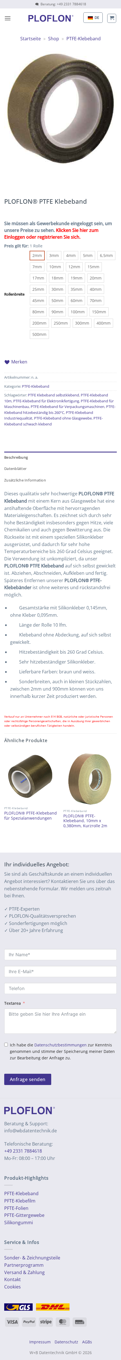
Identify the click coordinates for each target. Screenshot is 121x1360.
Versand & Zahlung (24, 1272)
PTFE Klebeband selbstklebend (53, 395)
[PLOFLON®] (50, 18)
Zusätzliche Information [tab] (25, 480)
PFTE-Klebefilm (19, 1201)
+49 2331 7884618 (23, 1151)
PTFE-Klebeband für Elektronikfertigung (46, 400)
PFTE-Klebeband (21, 1193)
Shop (53, 39)
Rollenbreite (14, 294)
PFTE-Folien (16, 1208)
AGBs (87, 1342)
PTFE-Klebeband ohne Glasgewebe (63, 418)
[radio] (37, 255)
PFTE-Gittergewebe (24, 1215)
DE (96, 17)
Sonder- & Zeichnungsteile (32, 1258)
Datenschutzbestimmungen (60, 1045)
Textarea (12, 1003)
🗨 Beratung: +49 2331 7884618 (60, 4)
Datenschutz (66, 1342)
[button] (7, 18)
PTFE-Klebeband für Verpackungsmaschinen (67, 406)
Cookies (12, 1287)
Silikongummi (18, 1222)
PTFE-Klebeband (83, 39)
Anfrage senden (28, 1079)
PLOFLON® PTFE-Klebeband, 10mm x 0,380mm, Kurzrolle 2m (85, 820)
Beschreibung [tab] (16, 457)
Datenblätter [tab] (15, 468)
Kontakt (12, 1279)
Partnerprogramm (24, 1265)
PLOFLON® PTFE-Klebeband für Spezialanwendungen (30, 815)
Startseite (30, 39)
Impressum (40, 1342)
